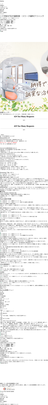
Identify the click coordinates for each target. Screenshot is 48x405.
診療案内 (2, 5)
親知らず (2, 307)
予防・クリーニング (4, 299)
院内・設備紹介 (3, 12)
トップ (1, 4)
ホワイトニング (3, 309)
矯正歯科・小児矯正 (4, 304)
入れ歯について (3, 7)
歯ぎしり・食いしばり (5, 301)
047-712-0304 (3, 30)
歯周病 (1, 294)
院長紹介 (2, 11)
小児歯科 (2, 297)
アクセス (2, 14)
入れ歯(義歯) (3, 296)
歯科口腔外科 (3, 306)
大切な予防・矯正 (4, 8)
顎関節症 (2, 303)
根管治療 (2, 293)
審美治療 (2, 9)
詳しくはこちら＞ (7, 331)
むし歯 (1, 291)
